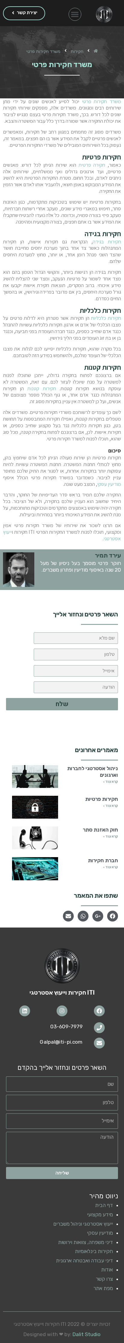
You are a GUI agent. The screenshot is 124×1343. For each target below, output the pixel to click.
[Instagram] (62, 1010)
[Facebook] (99, 1010)
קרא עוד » (110, 781)
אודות (107, 1270)
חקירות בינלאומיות (94, 1251)
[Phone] (99, 1027)
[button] (75, 14)
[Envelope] (99, 1043)
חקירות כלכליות (106, 318)
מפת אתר (103, 1288)
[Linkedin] (24, 1010)
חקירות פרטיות (101, 799)
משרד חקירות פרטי (101, 101)
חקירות (77, 51)
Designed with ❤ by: (62, 1334)
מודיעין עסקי (109, 484)
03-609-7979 (66, 1026)
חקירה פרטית (92, 165)
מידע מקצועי (100, 1215)
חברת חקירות (103, 860)
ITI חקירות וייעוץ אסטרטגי (62, 992)
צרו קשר (104, 1279)
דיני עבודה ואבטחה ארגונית (84, 1261)
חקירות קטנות (41, 388)
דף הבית (104, 1205)
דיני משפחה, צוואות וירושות (85, 1242)
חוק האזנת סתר (100, 830)
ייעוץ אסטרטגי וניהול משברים (83, 1224)
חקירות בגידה (107, 241)
